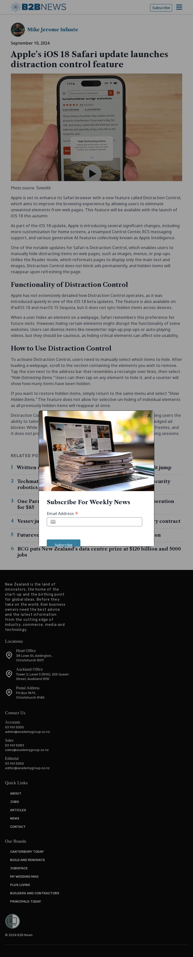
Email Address (62, 513)
